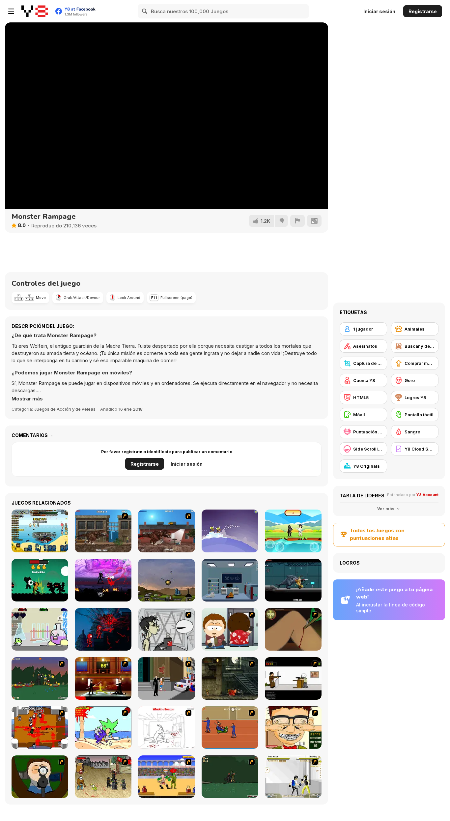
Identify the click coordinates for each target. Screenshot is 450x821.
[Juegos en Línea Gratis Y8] (34, 11)
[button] (27, 398)
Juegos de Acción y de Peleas (65, 409)
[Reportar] (297, 221)
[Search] (145, 11)
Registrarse (422, 11)
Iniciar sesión (379, 11)
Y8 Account (427, 494)
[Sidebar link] (11, 11)
